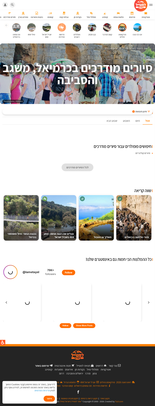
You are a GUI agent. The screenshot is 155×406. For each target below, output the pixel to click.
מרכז (88, 373)
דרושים (99, 365)
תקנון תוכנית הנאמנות (69, 398)
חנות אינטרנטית (62, 365)
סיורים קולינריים (142, 153)
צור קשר (113, 365)
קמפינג (48, 369)
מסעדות (58, 369)
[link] (78, 392)
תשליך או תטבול (102, 237)
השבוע (126, 120)
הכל (147, 120)
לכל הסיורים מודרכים (77, 167)
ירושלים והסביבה (74, 373)
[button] (6, 26)
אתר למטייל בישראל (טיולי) (70, 401)
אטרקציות (106, 369)
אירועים (69, 369)
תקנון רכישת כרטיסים (89, 398)
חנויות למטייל (83, 365)
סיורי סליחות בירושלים (137, 237)
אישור (49, 398)
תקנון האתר (104, 398)
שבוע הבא (112, 120)
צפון (95, 373)
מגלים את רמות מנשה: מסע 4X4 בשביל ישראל (59, 235)
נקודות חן (80, 369)
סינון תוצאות (140, 111)
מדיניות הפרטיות (42, 390)
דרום (61, 373)
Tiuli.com (119, 401)
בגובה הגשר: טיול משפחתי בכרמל (22, 235)
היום (137, 120)
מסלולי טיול (93, 369)
